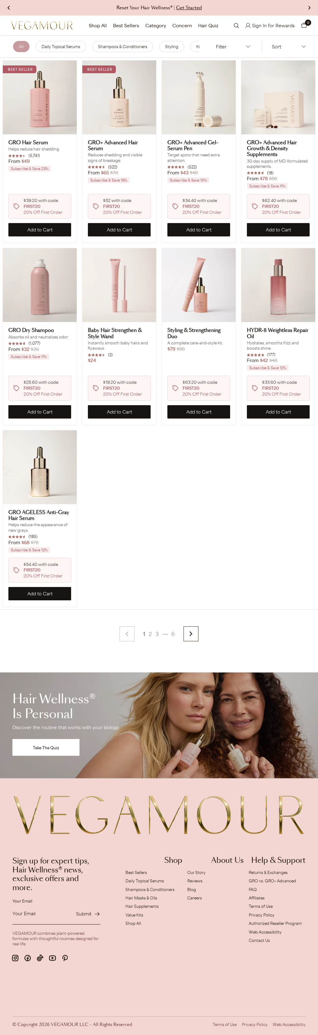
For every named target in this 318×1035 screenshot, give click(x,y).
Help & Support (278, 860)
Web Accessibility (265, 932)
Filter (221, 47)
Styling (171, 46)
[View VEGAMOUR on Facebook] (27, 958)
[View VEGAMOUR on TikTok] (40, 958)
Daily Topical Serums (61, 46)
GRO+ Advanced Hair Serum (113, 145)
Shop (173, 860)
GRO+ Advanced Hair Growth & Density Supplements (272, 148)
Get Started (189, 8)
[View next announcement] (309, 8)
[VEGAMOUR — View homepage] (42, 25)
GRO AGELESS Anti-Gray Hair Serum (38, 515)
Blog (191, 889)
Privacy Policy (262, 914)
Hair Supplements (142, 906)
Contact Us (259, 940)
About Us (227, 860)
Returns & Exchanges (268, 872)
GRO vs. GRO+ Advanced (272, 880)
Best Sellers (126, 25)
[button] (304, 25)
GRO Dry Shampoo (31, 330)
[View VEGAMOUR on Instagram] (15, 958)
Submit (83, 914)
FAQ (253, 889)
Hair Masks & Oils (141, 897)
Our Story (196, 872)
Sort (276, 47)
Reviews (194, 880)
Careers (194, 897)
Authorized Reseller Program (275, 923)
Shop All (98, 25)
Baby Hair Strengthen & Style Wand (115, 333)
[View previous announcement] (8, 8)
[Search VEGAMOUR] (236, 25)
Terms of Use (261, 906)
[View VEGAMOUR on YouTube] (52, 958)
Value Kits (134, 914)
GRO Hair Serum (28, 142)
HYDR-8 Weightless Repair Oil (277, 333)
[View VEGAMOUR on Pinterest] (65, 958)
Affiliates (257, 897)
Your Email (22, 900)
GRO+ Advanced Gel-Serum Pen (192, 145)
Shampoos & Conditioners (122, 46)
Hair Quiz (208, 25)
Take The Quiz (46, 747)
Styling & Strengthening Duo (193, 333)
